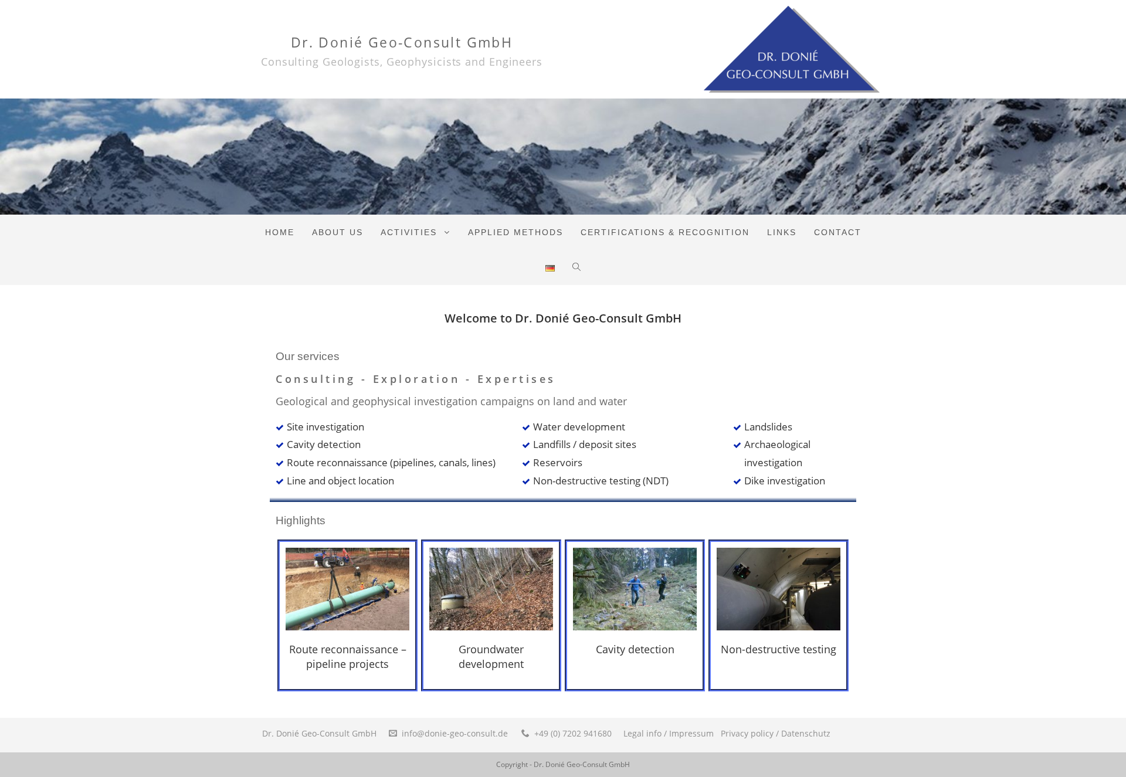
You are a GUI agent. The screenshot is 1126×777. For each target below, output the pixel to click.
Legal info (642, 733)
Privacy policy (747, 733)
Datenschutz (805, 733)
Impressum (691, 733)
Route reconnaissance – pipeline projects (347, 656)
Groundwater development (491, 656)
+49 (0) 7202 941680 (573, 733)
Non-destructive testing (778, 649)
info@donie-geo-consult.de (455, 733)
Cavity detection (635, 649)
